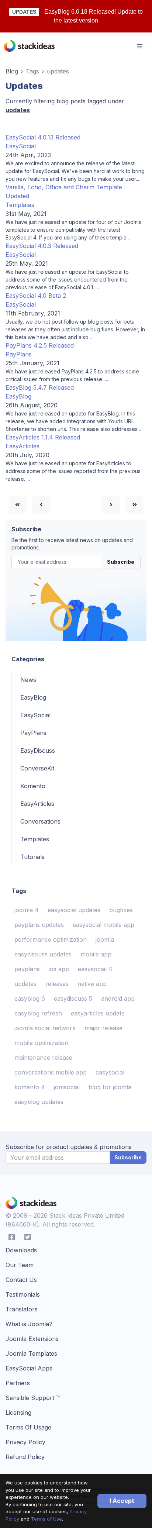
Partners (18, 1383)
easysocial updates (74, 910)
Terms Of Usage (28, 1427)
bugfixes (121, 910)
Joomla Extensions (32, 1338)
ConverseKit (37, 768)
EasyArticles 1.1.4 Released (43, 437)
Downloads (21, 1250)
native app (92, 983)
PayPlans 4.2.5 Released (40, 345)
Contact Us (21, 1279)
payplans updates (39, 924)
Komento (32, 786)
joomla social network (45, 1028)
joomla (105, 939)
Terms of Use (46, 1519)
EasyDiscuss (37, 750)
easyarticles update (98, 1013)
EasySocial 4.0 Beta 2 (36, 295)
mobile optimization (41, 1042)
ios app (59, 969)
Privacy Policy (25, 1442)
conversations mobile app (50, 1072)
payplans (27, 969)
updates (25, 983)
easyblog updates (38, 1102)
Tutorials (32, 856)
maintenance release (43, 1057)
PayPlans (19, 354)
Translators (22, 1309)
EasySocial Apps (29, 1368)
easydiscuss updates (43, 954)
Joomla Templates (31, 1353)
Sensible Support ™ (33, 1397)
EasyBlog (18, 396)
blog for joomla (110, 1087)
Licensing (18, 1412)
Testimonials (23, 1294)
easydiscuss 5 (73, 998)
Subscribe (120, 562)
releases (57, 983)
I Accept (122, 1500)
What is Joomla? (29, 1324)
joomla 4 (26, 910)
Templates (20, 204)
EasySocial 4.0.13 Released (43, 137)
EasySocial (21, 146)
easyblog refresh (38, 1013)
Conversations (40, 821)
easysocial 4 (95, 969)
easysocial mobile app (103, 924)
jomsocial (67, 1087)
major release (103, 1028)
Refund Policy (25, 1456)
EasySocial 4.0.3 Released (42, 245)
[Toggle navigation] (139, 46)
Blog (12, 71)
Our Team (20, 1265)
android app (118, 998)
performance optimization (50, 939)
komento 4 (29, 1087)
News (28, 679)
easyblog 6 (29, 998)
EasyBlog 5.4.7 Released (40, 387)
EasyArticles (22, 446)
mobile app (95, 954)
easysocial (110, 1072)
